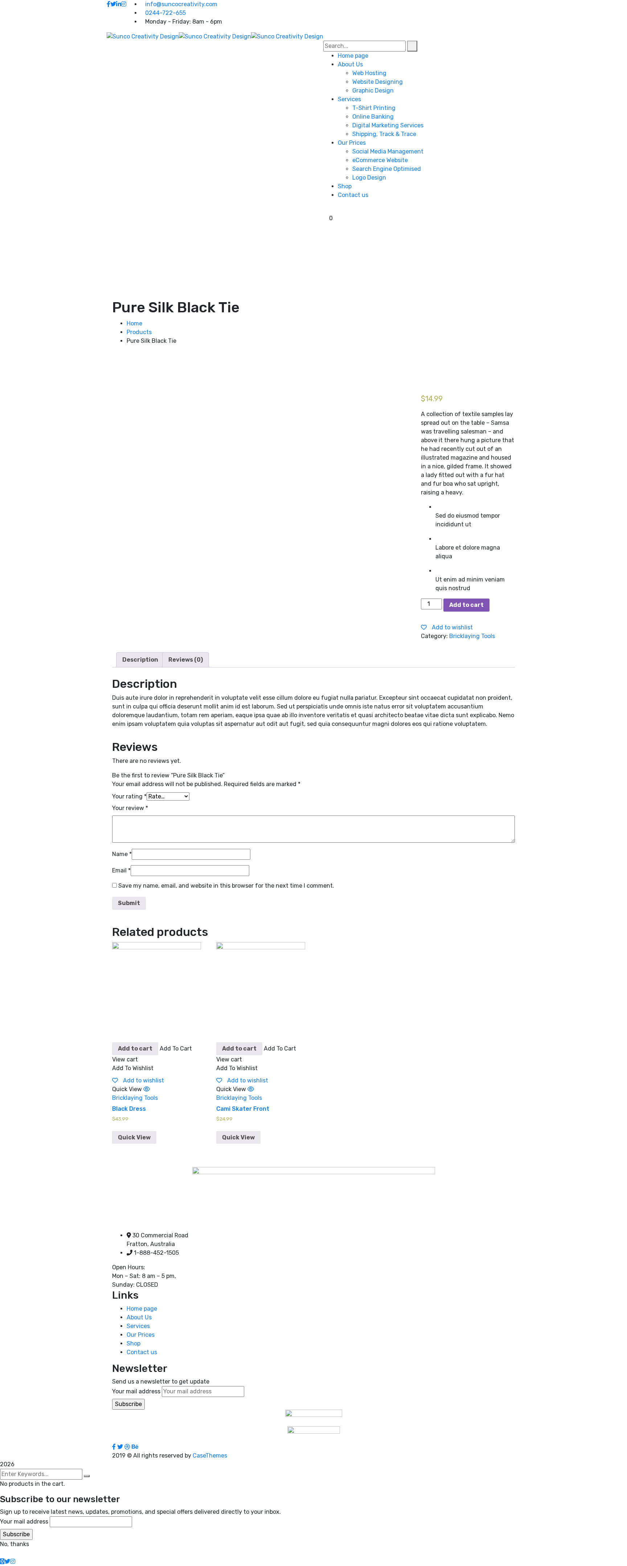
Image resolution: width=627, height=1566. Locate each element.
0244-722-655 (165, 12)
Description (140, 659)
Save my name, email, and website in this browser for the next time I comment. (226, 885)
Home (134, 323)
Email (121, 870)
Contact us (142, 1352)
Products (139, 332)
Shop (133, 1343)
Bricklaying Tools (472, 636)
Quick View (134, 1137)
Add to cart (466, 604)
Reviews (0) (185, 659)
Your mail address (136, 1391)
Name (122, 854)
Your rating (129, 796)
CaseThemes (210, 1455)
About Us (139, 1317)
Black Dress (129, 1108)
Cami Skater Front (242, 1108)
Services (138, 1326)
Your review (130, 808)
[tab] (140, 659)
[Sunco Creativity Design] (143, 36)
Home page (142, 1308)
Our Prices (141, 1334)
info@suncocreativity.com (181, 4)
